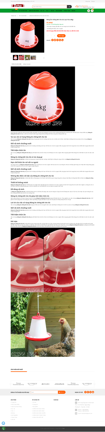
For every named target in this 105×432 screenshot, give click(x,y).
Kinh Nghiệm (14, 415)
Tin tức (34, 402)
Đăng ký (93, 1)
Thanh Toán (14, 417)
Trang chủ (35, 404)
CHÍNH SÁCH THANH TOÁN (39, 415)
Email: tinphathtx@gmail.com (85, 413)
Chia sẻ (48, 40)
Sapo (63, 428)
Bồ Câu (13, 413)
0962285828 (85, 409)
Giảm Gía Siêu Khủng (16, 406)
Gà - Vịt (13, 408)
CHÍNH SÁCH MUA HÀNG (39, 408)
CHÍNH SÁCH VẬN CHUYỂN (39, 413)
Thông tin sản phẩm (16, 64)
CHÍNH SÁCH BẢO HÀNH (38, 411)
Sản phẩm (35, 406)
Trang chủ (13, 402)
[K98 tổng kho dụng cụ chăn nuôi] (18, 5)
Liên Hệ (13, 419)
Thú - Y (13, 411)
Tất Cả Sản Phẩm (15, 404)
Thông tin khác (26, 64)
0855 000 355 (86, 411)
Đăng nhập (88, 1)
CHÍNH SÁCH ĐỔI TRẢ (38, 417)
